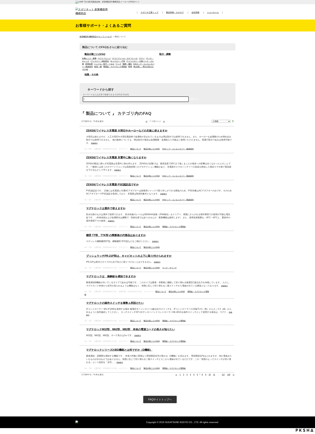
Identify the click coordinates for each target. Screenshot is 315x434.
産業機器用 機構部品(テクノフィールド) (96, 37)
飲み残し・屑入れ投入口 (144, 67)
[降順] (233, 122)
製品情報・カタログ (175, 12)
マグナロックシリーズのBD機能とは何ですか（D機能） (119, 349)
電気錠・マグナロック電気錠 (115, 67)
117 (223, 374)
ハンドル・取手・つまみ (104, 64)
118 (228, 374)
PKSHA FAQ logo (304, 430)
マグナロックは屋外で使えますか (106, 208)
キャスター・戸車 (118, 61)
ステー (142, 58)
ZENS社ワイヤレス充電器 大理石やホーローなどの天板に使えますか (127, 130)
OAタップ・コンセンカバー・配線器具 (178, 149)
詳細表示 (94, 143)
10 (210, 374)
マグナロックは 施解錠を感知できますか (111, 276)
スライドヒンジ (104, 58)
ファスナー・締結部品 (100, 61)
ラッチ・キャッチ (169, 268)
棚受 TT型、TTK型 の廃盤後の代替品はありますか (116, 235)
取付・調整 (165, 54)
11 (214, 374)
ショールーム (213, 12)
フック (118, 64)
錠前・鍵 (98, 67)
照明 (130, 67)
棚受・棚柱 (127, 64)
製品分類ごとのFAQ (94, 54)
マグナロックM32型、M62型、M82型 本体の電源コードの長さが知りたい (130, 329)
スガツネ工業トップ (149, 12)
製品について (135, 149)
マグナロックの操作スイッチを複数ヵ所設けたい (115, 303)
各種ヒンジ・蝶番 (89, 58)
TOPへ (309, 401)
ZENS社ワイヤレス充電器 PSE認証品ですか (112, 184)
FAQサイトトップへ (160, 399)
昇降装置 (89, 64)
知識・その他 (91, 74)
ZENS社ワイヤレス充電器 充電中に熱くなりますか (116, 157)
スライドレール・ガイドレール (125, 58)
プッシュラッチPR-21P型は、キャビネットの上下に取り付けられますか (129, 255)
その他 (85, 69)
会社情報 (195, 12)
